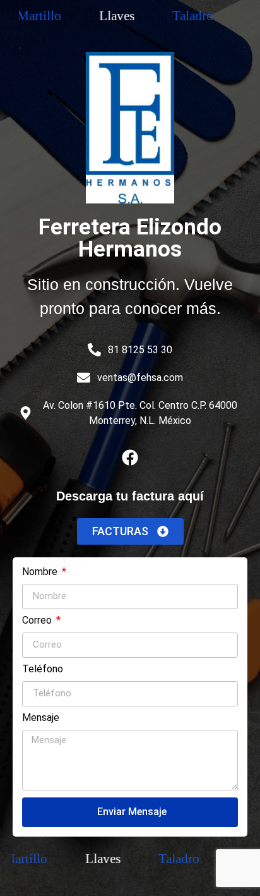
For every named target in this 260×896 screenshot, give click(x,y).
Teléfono (42, 669)
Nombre (41, 572)
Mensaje (40, 718)
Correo (38, 620)
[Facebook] (130, 457)
